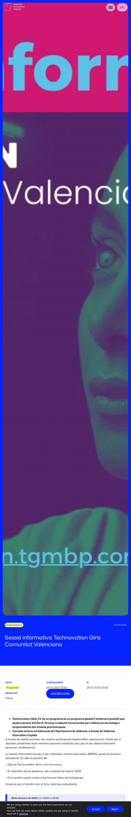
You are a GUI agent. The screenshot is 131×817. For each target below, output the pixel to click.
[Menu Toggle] (110, 7)
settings (23, 813)
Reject (114, 809)
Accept (96, 809)
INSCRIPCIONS (60, 693)
